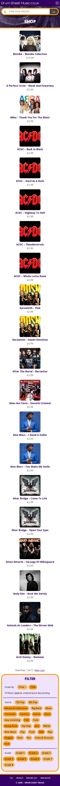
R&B (41, 731)
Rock (19, 737)
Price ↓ (22, 687)
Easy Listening (12, 720)
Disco (47, 714)
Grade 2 (33, 752)
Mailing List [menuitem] (31, 778)
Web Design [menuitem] (45, 778)
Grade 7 (48, 758)
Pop (23, 731)
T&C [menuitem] (11, 778)
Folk (26, 720)
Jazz (37, 725)
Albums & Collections (16, 708)
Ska (29, 737)
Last (42, 670)
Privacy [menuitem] (19, 778)
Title (32, 687)
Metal (47, 725)
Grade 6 (35, 758)
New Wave (10, 731)
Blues (48, 708)
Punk (32, 731)
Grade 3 (46, 752)
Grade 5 (22, 758)
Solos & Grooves (44, 737)
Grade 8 (9, 764)
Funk (35, 720)
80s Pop (33, 702)
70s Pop (20, 702)
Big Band (36, 708)
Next (37, 670)
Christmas (10, 714)
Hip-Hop (26, 725)
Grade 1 (20, 752)
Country (24, 714)
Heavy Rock (11, 725)
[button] (57, 3)
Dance (36, 714)
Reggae (9, 737)
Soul (7, 743)
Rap (50, 731)
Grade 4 (9, 758)
